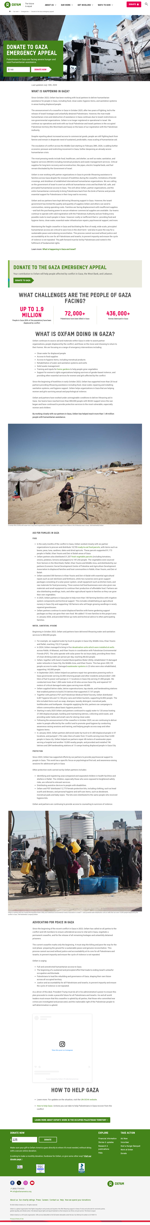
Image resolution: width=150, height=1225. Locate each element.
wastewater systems (76, 666)
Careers (45, 1200)
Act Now (124, 1138)
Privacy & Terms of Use (16, 1219)
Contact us (54, 1200)
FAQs (100, 1153)
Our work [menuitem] (65, 5)
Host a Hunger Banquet (130, 1146)
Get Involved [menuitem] (84, 5)
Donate (132, 4)
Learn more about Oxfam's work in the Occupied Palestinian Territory (70, 1120)
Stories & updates (106, 1142)
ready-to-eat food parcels (89, 547)
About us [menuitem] (49, 5)
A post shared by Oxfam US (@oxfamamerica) (62, 1079)
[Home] (10, 11)
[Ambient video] (75, 48)
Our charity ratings (27, 1200)
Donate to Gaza (22, 280)
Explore (103, 1132)
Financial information (107, 1138)
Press (38, 1200)
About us (14, 1200)
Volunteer (125, 1142)
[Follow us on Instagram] (25, 1183)
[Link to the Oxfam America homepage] (11, 5)
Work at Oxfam (127, 1149)
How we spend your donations (78, 1200)
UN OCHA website (89, 1099)
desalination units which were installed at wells (93, 647)
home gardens (63, 369)
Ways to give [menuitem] (104, 5)
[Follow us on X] (19, 1183)
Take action (128, 1132)
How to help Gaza (44, 1105)
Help (62, 1200)
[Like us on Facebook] (12, 1183)
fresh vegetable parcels (81, 556)
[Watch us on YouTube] (32, 1183)
